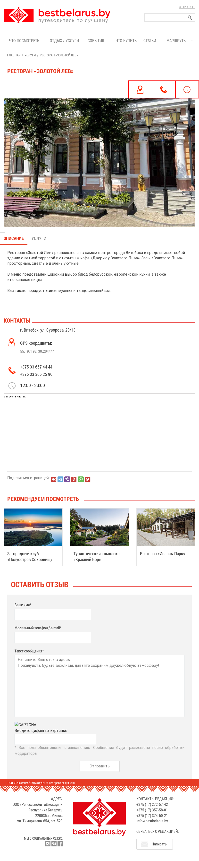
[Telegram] (60, 479)
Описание (14, 238)
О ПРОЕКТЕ (187, 7)
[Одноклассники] (74, 479)
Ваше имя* (23, 604)
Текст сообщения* (29, 650)
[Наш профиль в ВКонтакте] (54, 843)
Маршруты (176, 40)
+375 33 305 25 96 (36, 374)
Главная (13, 55)
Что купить (126, 40)
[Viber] (67, 479)
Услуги (30, 55)
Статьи (150, 40)
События (97, 40)
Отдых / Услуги (64, 40)
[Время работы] (187, 89)
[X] (88, 479)
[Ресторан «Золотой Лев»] (99, 153)
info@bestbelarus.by (152, 820)
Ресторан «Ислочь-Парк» (162, 553)
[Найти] (190, 17)
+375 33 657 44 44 (36, 367)
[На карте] (140, 89)
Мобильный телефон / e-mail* (38, 627)
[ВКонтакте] (54, 479)
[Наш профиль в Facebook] (60, 843)
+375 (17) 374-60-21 (152, 815)
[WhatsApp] (81, 479)
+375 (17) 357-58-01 (152, 809)
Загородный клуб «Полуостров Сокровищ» (29, 556)
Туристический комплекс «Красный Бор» (96, 556)
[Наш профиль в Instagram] (47, 843)
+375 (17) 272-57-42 (152, 804)
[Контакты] (163, 89)
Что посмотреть (24, 40)
